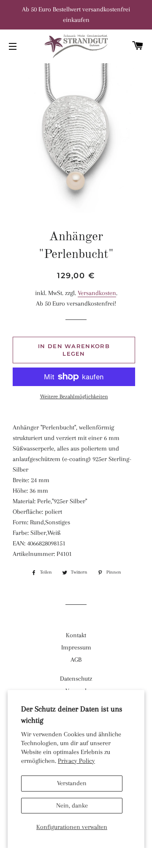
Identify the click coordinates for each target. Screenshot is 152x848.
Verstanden (72, 783)
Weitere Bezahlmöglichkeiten (74, 396)
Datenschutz (76, 678)
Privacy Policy (76, 761)
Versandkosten (97, 293)
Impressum (76, 647)
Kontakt (76, 635)
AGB (76, 659)
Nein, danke (72, 805)
